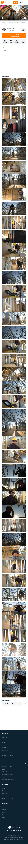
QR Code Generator (7, 757)
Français (4, 817)
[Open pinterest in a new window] (13, 829)
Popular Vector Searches (8, 773)
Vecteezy (4, 739)
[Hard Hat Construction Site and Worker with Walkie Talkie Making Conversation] (13, 497)
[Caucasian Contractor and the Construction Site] (13, 263)
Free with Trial (14, 35)
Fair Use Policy (20, 839)
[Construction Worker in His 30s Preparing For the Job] (13, 621)
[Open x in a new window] (18, 829)
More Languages (6, 819)
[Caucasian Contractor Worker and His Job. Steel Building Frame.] (13, 221)
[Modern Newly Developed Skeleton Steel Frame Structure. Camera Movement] (13, 277)
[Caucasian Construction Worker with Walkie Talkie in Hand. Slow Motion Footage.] (13, 676)
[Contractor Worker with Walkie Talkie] (13, 607)
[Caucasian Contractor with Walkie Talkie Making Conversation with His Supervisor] (13, 511)
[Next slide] (22, 703)
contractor (6, 703)
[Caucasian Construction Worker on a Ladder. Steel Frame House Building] (13, 194)
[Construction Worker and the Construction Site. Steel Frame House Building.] (13, 166)
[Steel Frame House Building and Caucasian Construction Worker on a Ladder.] (13, 84)
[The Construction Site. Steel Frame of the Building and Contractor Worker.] (13, 153)
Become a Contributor (7, 798)
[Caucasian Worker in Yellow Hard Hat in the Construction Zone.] (13, 635)
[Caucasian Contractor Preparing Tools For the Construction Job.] (13, 525)
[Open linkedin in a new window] (11, 829)
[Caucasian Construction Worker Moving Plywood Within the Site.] (13, 538)
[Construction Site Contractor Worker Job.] (13, 345)
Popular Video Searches (8, 779)
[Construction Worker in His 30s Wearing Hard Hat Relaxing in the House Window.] (13, 304)
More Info (6, 49)
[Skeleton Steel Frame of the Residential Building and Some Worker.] (13, 373)
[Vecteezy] (2, 2)
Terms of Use (5, 839)
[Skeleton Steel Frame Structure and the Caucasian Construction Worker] (13, 662)
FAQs (3, 787)
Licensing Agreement (7, 766)
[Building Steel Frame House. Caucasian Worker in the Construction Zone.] (13, 180)
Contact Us (4, 790)
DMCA (3, 768)
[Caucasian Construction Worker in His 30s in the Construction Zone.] (13, 249)
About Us (4, 792)
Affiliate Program (6, 771)
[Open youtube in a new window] (20, 829)
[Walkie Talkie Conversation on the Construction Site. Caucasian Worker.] (13, 442)
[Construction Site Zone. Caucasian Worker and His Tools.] (13, 235)
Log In (21, 2)
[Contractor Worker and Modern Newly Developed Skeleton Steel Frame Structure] (13, 318)
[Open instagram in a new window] (8, 829)
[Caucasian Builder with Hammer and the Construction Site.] (13, 111)
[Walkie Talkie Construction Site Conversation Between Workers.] (13, 483)
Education (4, 747)
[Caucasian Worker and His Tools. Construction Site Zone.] (13, 125)
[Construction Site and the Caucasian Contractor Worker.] (13, 552)
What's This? (15, 47)
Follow (23, 30)
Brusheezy (4, 736)
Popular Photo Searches (8, 776)
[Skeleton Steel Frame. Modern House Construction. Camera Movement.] (13, 332)
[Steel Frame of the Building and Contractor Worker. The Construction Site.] (13, 139)
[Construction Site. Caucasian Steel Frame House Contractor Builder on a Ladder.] (13, 97)
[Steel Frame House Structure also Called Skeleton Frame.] (13, 414)
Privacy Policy (12, 839)
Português (4, 811)
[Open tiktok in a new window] (15, 829)
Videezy (4, 741)
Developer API (5, 749)
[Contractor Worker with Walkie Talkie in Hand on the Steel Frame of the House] (13, 593)
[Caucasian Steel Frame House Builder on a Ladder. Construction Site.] (13, 456)
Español (4, 809)
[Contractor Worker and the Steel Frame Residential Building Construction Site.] (13, 580)
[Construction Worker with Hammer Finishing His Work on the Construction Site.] (13, 566)
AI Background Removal (8, 754)
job (20, 703)
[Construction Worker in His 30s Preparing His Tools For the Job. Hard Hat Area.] (13, 290)
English (4, 806)
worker (14, 703)
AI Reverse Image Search (8, 752)
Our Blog (4, 795)
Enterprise (4, 744)
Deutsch (4, 814)
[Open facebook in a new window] (6, 829)
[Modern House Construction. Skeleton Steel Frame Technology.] (13, 428)
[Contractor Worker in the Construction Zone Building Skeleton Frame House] (13, 690)
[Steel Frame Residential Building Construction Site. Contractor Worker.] (13, 359)
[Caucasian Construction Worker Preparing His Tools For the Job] (13, 401)
